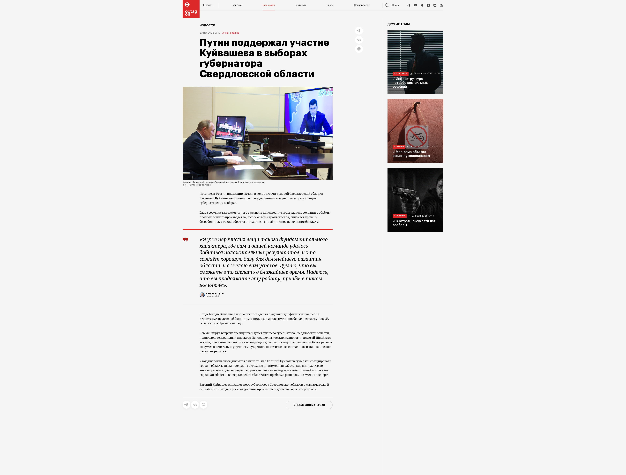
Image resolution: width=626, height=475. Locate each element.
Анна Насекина (230, 33)
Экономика (269, 5)
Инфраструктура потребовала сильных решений (410, 82)
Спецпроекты (361, 5)
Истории (301, 5)
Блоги (330, 5)
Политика (236, 5)
